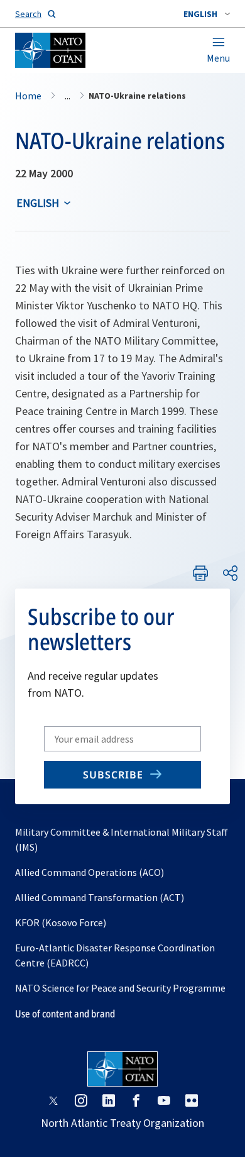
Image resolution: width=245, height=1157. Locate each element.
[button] (206, 13)
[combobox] (206, 13)
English (37, 203)
